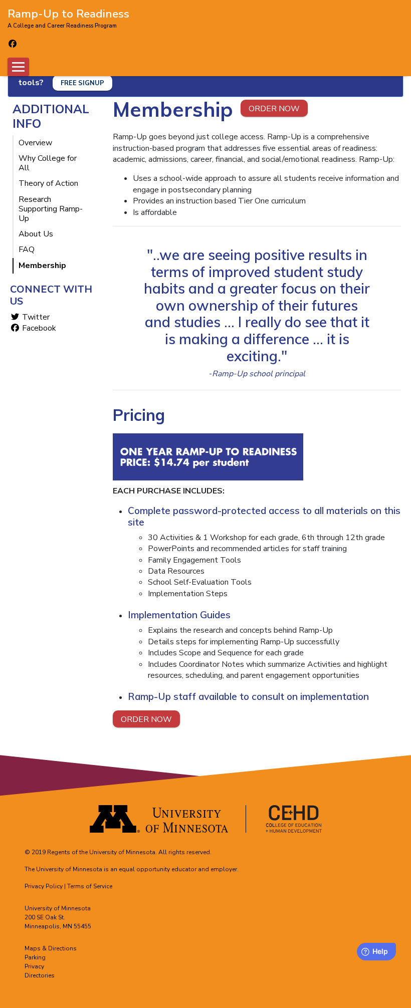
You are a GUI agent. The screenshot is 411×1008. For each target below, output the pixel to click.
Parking (35, 957)
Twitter (35, 317)
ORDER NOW (274, 108)
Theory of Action (48, 183)
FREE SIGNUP (82, 83)
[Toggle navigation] (18, 67)
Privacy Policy (44, 886)
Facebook (38, 328)
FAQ (27, 250)
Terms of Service (89, 886)
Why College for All (48, 163)
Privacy (34, 966)
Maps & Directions (51, 948)
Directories (40, 975)
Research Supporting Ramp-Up (51, 209)
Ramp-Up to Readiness (68, 13)
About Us (36, 234)
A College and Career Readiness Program (62, 26)
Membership (42, 266)
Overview (35, 143)
